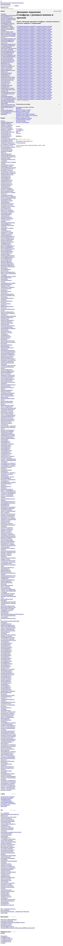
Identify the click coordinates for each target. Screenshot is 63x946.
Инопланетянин (10, 621)
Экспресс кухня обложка (22, 122)
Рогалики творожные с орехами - (7, 711)
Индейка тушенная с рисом (6, 588)
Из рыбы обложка (7, 101)
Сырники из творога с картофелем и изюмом (7, 529)
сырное (10, 851)
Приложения (19, 129)
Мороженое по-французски (6, 245)
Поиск (16, 5)
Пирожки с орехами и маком (6, 775)
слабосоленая (8, 855)
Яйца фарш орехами (8, 757)
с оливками (6, 857)
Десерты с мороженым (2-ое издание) (7, 63)
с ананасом (10, 821)
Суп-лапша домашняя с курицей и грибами (8, 147)
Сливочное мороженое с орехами (6, 290)
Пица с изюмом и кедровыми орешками (8, 544)
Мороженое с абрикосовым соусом (6, 279)
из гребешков (6, 879)
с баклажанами (7, 846)
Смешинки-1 (7, 77)
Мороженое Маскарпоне (7, 266)
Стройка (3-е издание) (6, 75)
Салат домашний (5, 138)
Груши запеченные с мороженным (8, 377)
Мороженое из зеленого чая (7, 238)
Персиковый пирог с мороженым (7, 395)
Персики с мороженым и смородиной (7, 349)
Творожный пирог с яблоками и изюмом (8, 551)
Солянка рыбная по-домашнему (8, 139)
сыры (9, 835)
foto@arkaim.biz (21, 142)
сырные (9, 861)
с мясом (4, 863)
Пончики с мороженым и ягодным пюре (8, 418)
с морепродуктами (5, 826)
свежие (7, 857)
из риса (11, 887)
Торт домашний (6, 200)
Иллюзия (7, 579)
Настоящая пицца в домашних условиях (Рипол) (8, 33)
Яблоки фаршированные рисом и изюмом (8, 543)
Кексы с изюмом (5, 441)
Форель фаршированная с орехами (7, 719)
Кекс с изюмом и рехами (8, 494)
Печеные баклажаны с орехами (6, 694)
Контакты (21, 2)
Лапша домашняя (5, 176)
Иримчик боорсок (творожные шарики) (7, 581)
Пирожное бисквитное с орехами (7, 763)
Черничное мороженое (6, 253)
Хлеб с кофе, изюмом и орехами (8, 547)
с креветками (10, 852)
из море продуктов (6, 881)
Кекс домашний (5, 158)
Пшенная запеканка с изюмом (6, 488)
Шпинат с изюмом (6, 448)
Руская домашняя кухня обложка (8, 35)
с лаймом (10, 824)
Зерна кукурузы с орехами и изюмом (8, 514)
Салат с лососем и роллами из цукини (6, 423)
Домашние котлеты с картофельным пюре (7, 190)
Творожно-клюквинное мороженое (6, 293)
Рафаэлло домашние (6, 136)
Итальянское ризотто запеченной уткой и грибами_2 (8, 628)
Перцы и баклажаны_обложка (24, 118)
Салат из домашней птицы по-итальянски (6, 183)
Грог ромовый (4, 440)
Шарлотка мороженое (6, 241)
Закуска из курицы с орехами (8, 756)
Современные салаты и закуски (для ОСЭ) (8, 91)
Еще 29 (13, 66)
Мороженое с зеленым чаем (7, 312)
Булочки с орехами (6, 676)
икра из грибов (5, 896)
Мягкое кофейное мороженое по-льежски (8, 330)
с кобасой (9, 848)
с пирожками (6, 835)
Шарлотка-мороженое (7, 263)
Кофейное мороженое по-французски (6, 271)
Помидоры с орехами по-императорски (6, 765)
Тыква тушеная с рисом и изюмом (8, 521)
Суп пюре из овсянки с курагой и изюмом (6, 532)
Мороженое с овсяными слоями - (6, 286)
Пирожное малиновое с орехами (6, 721)
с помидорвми (4, 831)
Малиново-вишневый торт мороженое (7, 319)
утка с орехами (10, 905)
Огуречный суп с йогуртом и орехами (8, 785)
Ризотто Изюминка (6, 571)
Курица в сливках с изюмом (8, 459)
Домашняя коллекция (6, 801)
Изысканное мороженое (6, 250)
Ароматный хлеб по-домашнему (8, 55)
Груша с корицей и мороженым (7, 413)
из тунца (7, 884)
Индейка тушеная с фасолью (8, 590)
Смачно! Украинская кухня (6, 65)
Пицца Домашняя (7, 141)
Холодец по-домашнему (7, 204)
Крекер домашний (6, 186)
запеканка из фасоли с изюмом (7, 489)
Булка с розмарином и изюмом (8, 481)
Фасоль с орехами (5, 665)
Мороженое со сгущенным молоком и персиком (8, 327)
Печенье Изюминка (6, 572)
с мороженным (10, 844)
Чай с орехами (5, 642)
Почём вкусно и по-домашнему (7, 43)
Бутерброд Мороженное (7, 402)
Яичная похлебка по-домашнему (8, 168)
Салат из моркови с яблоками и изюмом (8, 518)
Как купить (8, 2)
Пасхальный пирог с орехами (7, 755)
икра (8, 901)
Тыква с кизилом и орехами (8, 789)
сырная (10, 832)
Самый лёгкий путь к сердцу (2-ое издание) (8, 78)
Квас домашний (5, 216)
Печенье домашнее (4, 121)
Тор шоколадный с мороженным (8, 408)
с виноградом (6, 823)
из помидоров (5, 882)
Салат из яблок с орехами (8, 788)
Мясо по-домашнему (6, 224)
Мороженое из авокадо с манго (8, 272)
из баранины (10, 877)
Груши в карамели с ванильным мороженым (8, 361)
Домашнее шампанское (7, 125)
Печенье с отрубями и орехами (6, 709)
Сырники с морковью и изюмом (6, 469)
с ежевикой (9, 846)
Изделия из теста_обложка (8, 98)
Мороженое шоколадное (7, 246)
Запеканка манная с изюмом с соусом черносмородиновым (8, 559)
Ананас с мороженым (7, 356)
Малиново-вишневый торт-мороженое (7, 324)
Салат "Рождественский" (6, 816)
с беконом (9, 829)
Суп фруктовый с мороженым (5, 339)
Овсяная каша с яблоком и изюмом (8, 512)
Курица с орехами (5, 686)
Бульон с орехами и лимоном (8, 727)
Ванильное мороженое (6, 260)
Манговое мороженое (6, 235)
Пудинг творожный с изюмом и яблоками (7, 523)
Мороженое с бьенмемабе (7, 264)
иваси (8, 890)
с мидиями (10, 850)
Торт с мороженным (6, 386)
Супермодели (10, 803)
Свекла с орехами (6, 689)
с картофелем (11, 858)
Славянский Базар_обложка (23, 119)
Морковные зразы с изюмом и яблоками (8, 536)
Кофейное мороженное (7, 391)
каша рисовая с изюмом (7, 495)
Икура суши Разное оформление (8, 608)
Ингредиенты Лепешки (6, 925)
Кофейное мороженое (7, 248)
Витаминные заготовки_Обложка (25, 107)
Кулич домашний (6, 134)
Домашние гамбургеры (6, 47)
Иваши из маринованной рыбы (5, 613)
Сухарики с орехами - (6, 679)
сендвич (8, 863)
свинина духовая (6, 874)
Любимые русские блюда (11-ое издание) (26, 115)
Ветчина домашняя (6, 135)
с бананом (9, 840)
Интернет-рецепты (5, 805)
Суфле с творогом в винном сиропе (8, 426)
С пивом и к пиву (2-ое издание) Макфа (7, 69)
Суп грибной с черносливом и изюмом (7, 475)
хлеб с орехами (5, 668)
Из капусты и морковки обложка (8, 99)
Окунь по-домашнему (7, 184)
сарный (14, 861)
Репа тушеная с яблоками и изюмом (6, 556)
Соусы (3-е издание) (6, 67)
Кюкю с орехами (5, 663)
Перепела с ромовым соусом (7, 430)
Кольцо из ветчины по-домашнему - (7, 210)
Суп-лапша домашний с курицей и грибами (7, 234)
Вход (2, 4)
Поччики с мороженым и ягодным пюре (8, 411)
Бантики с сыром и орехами (7, 767)
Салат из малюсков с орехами (6, 704)
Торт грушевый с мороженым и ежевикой (7, 393)
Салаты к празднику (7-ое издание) (6, 84)
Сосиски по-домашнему (7, 142)
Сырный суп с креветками (7, 421)
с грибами (5, 871)
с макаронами (9, 819)
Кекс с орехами (5, 685)
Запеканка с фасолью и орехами (6, 748)
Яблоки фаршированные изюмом (5, 506)
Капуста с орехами (6, 646)
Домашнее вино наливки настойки (8, 18)
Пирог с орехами (5, 657)
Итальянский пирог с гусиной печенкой (7, 587)
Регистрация (7, 4)
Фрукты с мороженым (7, 358)
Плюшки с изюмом (6, 446)
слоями (13, 841)
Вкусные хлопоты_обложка (23, 110)
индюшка (9, 922)
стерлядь (16, 832)
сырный (8, 833)
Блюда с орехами (6, 113)
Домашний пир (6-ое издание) (7, 40)
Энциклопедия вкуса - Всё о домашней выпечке (8, 50)
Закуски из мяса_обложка (22, 116)
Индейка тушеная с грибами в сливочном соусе (8, 636)
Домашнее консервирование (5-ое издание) (9, 17)
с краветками (11, 839)
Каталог (3, 2)
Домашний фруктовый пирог (8, 145)
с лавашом (11, 847)
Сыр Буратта (4, 425)
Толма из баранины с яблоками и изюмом (8, 517)
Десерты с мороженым (8, 61)
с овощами (4, 860)
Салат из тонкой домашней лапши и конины (8, 207)
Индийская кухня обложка (7, 110)
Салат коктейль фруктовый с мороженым (7, 381)
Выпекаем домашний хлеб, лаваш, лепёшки (7, 26)
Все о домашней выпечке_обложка (7, 28)
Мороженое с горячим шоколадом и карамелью (7, 322)
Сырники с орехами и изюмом (6, 458)
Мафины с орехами (6, 687)
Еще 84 (8, 837)
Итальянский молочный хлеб (7, 595)
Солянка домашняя (6, 213)
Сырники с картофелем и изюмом (6, 471)
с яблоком (7, 822)
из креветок (9, 891)
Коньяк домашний (5, 179)
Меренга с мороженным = (8, 355)
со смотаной (7, 865)
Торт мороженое (5, 255)
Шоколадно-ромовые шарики (7, 437)
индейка (15, 922)
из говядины (8, 885)
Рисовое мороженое (6, 261)
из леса (6, 887)
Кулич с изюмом (5, 450)
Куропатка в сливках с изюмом (6, 510)
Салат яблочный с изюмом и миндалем (8, 539)
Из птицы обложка (21, 121)
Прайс (17, 132)
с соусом (8, 872)
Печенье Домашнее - (6, 124)
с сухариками (10, 866)
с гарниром (4, 837)
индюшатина (10, 899)
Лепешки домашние (6, 149)
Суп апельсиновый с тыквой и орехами (8, 713)
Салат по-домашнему (6, 217)
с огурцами (6, 834)
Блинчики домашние (6, 231)
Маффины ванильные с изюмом (6, 479)
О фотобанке (14, 2)
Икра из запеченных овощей (5, 633)
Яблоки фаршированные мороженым (6, 346)
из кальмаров (4, 889)
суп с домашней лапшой (5, 813)
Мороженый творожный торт (7, 353)
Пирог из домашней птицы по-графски (8, 197)
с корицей (8, 843)
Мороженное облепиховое (7, 371)
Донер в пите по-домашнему (7, 143)
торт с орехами (5, 903)
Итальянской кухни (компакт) (7, 97)
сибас (8, 870)
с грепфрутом (7, 841)
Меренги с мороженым (5, 336)
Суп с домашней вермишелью (5, 221)
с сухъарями (4, 839)
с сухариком (9, 828)
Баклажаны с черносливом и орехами (6, 743)
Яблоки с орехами (6, 667)
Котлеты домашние (6, 178)
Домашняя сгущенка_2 (7, 219)
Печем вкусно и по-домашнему (7, 60)
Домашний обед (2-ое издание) (8, 45)
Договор (19, 128)
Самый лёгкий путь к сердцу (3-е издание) (7, 81)
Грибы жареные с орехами (8, 786)
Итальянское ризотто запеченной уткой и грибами (8, 631)
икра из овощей (4, 898)
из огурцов (10, 883)
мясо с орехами (5, 904)
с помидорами (8, 867)
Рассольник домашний (7, 150)
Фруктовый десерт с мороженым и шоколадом (7, 407)
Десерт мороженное (6, 337)
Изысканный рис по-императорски (8, 626)
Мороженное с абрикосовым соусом (8, 359)
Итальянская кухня (4, 936)
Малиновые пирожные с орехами (6, 772)
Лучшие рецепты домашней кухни (8, 21)
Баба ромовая (6, 434)
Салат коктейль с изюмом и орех (8, 554)
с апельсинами (7, 850)
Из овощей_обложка (6, 104)
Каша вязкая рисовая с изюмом (7, 540)
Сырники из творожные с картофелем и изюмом (8, 534)
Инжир (7, 614)
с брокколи (11, 868)
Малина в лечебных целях (23, 111)
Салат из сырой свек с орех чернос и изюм (8, 562)
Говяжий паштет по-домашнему (6, 153)
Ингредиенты (20, 928)
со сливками (6, 827)
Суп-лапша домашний (6, 167)
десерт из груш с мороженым (7, 378)
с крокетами (9, 869)
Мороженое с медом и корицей (7, 294)
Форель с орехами (6, 680)
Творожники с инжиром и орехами (7, 724)
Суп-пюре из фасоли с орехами (8, 750)
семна (9, 841)
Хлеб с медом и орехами (8, 726)
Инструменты (11, 928)
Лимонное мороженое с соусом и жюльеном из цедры (6, 333)
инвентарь (20, 911)
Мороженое (5, 919)
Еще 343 (11, 169)
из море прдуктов (8, 878)
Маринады (19, 108)
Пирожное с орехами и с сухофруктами (6, 698)
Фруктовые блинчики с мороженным (8, 366)
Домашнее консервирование (6, 14)
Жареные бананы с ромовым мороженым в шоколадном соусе (8, 374)
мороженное (8, 814)
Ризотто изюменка (5, 569)
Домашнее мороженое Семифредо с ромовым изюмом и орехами (7, 130)
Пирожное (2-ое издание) (22, 112)
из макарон (5, 876)
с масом (3, 854)
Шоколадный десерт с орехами (7, 716)
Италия (7, 876)
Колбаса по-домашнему (8, 198)
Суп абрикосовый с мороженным (7, 397)
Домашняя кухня (6, 800)
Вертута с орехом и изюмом (8, 491)
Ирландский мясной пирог (8, 606)
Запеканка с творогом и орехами (8, 777)
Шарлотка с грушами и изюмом (8, 492)
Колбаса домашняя (6, 154)
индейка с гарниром (5, 894)
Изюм (11, 919)
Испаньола (13, 614)
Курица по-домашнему (7, 180)
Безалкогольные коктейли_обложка (25, 114)
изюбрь (8, 921)
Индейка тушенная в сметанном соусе (7, 639)
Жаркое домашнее (6, 127)
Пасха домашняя (5, 187)
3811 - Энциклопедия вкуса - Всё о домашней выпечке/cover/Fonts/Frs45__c (9, 910)
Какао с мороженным (8, 415)
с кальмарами (7, 849)
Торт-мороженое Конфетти (6, 305)
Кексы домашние (5, 202)
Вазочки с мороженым (7, 370)
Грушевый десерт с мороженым (7, 414)
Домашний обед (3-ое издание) (8, 51)
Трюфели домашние (6, 215)
